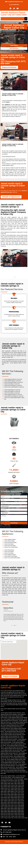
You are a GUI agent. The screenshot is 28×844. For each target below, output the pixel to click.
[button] (3, 615)
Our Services (14, 48)
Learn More (14, 45)
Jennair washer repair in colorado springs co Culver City (13, 185)
